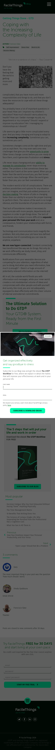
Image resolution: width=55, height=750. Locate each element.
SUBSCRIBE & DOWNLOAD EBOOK (27, 411)
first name (6, 384)
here (9, 405)
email (4, 395)
